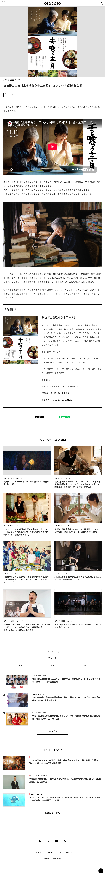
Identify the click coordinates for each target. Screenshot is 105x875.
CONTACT (37, 852)
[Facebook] (40, 841)
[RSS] (65, 841)
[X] (48, 841)
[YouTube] (56, 841)
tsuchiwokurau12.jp (62, 400)
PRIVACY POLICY (65, 852)
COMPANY (50, 852)
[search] (101, 3)
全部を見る (52, 732)
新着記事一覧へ (52, 813)
